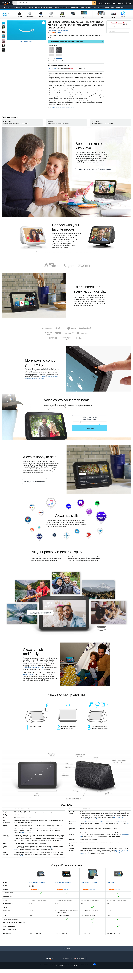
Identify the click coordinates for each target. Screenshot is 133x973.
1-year (109, 821)
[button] (3, 7)
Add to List (112, 31)
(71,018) (40, 889)
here (32, 832)
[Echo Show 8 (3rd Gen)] (66, 869)
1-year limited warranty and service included (91, 821)
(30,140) (66, 889)
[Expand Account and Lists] (115, 3)
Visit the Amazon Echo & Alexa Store (58, 30)
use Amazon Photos (42, 557)
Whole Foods (64, 7)
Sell (95, 7)
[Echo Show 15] (118, 869)
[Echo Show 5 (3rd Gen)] (40, 869)
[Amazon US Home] (49, 959)
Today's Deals (74, 7)
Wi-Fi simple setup (25, 856)
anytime (22, 832)
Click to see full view (26, 41)
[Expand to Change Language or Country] (71, 958)
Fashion (100, 7)
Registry (106, 7)
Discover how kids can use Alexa (33, 667)
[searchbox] (54, 2)
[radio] (3, 23)
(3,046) (118, 889)
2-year (113, 821)
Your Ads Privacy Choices (86, 964)
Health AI (9, 7)
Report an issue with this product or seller (62, 107)
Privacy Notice (53, 964)
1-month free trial (28, 674)
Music (112, 7)
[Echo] (6, 14)
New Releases (47, 7)
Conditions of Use (43, 964)
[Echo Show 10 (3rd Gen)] (92, 869)
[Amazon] (6, 2)
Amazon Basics (28, 7)
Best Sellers (38, 7)
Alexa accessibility (94, 819)
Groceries (56, 7)
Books (82, 7)
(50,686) (92, 889)
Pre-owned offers (53, 68)
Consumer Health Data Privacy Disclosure (68, 964)
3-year (120, 821)
